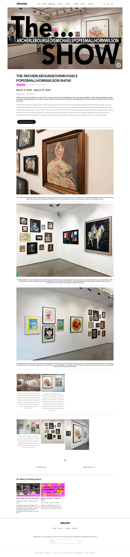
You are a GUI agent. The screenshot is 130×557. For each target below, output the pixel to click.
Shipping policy (79, 553)
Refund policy (48, 553)
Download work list (26, 122)
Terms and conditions (67, 553)
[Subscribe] (79, 541)
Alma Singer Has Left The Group (27, 498)
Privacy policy (57, 553)
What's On (42, 467)
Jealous (41, 553)
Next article (88, 467)
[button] (52, 4)
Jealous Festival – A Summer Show (51, 499)
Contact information (90, 553)
